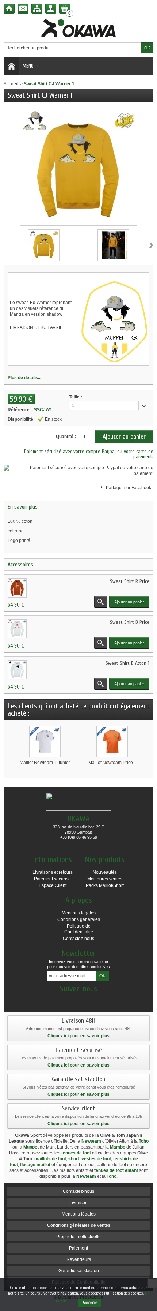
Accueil (11, 83)
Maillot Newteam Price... (112, 762)
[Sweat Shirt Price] (17, 588)
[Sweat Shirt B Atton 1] (17, 669)
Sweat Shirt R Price (129, 581)
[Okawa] (78, 28)
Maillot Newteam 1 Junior (45, 762)
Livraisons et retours (52, 872)
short (73, 1158)
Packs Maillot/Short (105, 885)
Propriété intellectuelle (78, 1236)
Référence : (20, 409)
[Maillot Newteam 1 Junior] (45, 741)
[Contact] (23, 8)
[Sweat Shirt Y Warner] (44, 245)
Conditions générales (78, 919)
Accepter (90, 1303)
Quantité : (66, 436)
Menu (28, 66)
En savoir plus (23, 506)
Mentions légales (79, 912)
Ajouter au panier (129, 602)
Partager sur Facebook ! (129, 487)
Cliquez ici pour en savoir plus (78, 1035)
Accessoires (20, 564)
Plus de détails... (24, 377)
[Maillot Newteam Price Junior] (112, 741)
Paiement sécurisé (52, 878)
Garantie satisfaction (78, 1270)
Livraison (78, 1202)
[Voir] (100, 602)
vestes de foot (96, 1158)
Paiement (78, 1248)
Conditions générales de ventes (78, 1225)
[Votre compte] (51, 8)
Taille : (75, 397)
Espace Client (52, 885)
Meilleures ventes (104, 878)
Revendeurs (78, 1259)
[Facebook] (78, 1000)
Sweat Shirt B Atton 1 (127, 663)
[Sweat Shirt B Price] (17, 628)
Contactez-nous (78, 938)
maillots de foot (50, 1158)
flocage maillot (35, 1164)
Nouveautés (105, 872)
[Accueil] (9, 8)
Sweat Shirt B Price (129, 622)
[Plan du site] (37, 8)
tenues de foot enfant (116, 1170)
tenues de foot (76, 1152)
